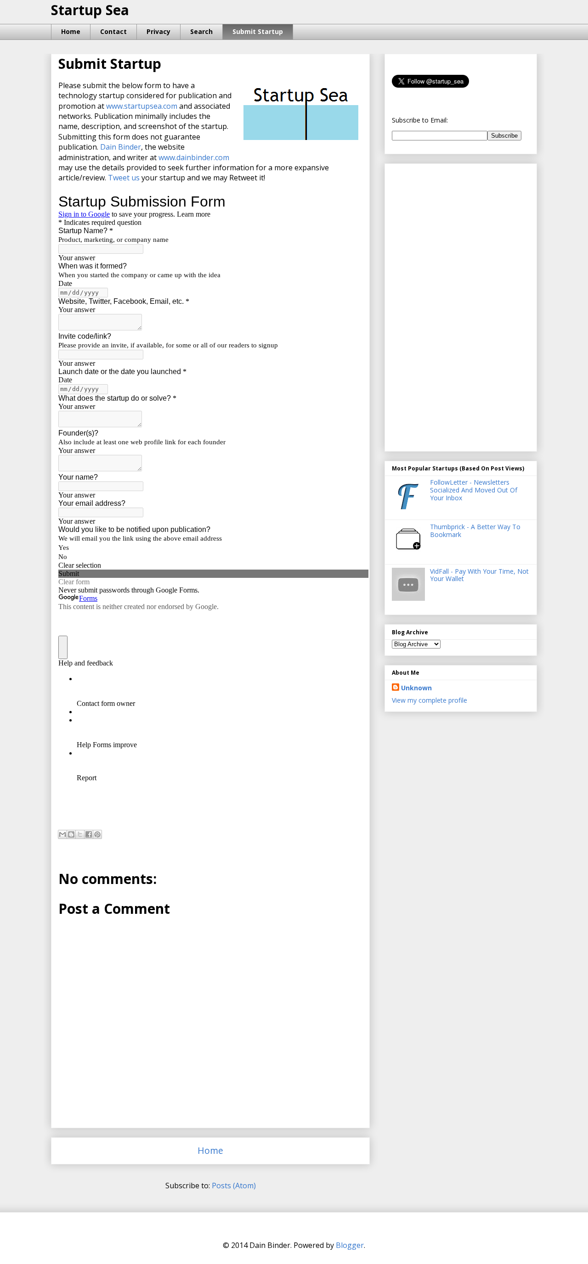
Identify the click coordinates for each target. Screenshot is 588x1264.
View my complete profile (429, 700)
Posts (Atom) (234, 1185)
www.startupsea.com (141, 106)
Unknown (416, 687)
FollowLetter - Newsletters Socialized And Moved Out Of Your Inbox (473, 490)
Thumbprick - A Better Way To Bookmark (475, 530)
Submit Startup (257, 31)
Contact (113, 31)
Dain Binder (120, 147)
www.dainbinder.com (193, 157)
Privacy (158, 31)
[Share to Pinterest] (97, 834)
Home (70, 31)
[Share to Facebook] (88, 834)
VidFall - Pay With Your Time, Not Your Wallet (479, 575)
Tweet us (124, 178)
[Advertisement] (461, 304)
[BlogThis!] (71, 834)
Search (201, 31)
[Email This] (62, 834)
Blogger (350, 1245)
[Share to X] (80, 834)
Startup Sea (90, 9)
